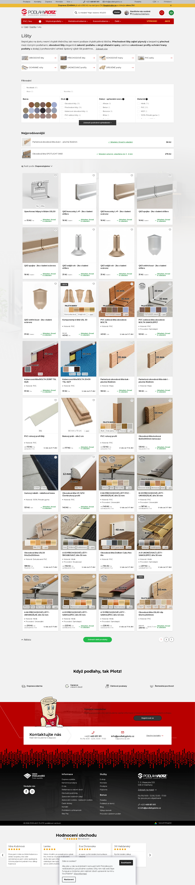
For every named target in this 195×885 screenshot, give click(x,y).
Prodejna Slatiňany (140, 14)
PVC (144, 107)
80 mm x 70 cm (75, 431)
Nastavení (69, 879)
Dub (48, 607)
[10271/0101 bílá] (31, 110)
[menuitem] (32, 21)
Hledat (117, 12)
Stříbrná (72, 547)
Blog (102, 807)
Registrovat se (147, 718)
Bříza (106, 115)
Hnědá (85, 374)
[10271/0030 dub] (37, 105)
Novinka (68, 91)
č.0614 (155, 607)
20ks (42, 206)
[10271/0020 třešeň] (31, 105)
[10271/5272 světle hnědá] (48, 116)
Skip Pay (65, 814)
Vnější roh (82, 314)
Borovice (107, 111)
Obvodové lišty (72, 104)
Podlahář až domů (107, 803)
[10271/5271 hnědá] (43, 116)
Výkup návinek (105, 810)
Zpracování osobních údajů (72, 797)
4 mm (36, 488)
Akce (30, 91)
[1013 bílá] (26, 105)
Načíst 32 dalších (97, 639)
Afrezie (106, 104)
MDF (144, 111)
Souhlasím (126, 863)
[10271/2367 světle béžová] (37, 116)
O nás (64, 786)
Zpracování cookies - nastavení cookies (77, 800)
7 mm (43, 488)
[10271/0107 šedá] (37, 110)
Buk (102, 431)
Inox (65, 547)
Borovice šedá (143, 488)
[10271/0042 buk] (48, 105)
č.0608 (148, 607)
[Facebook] (26, 791)
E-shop (102, 779)
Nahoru (27, 639)
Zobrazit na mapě (146, 790)
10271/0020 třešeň (113, 314)
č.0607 (140, 607)
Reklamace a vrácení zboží (72, 790)
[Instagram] (32, 791)
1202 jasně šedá (117, 547)
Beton (106, 107)
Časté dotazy (67, 803)
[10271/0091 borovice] (26, 110)
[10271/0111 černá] (43, 110)
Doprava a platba (68, 779)
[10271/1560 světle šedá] (54, 110)
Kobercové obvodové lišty (76, 111)
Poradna (138, 2)
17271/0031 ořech (151, 314)
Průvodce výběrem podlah (110, 814)
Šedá (40, 374)
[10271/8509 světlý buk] (54, 116)
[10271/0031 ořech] (43, 105)
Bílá (78, 374)
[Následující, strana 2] (166, 639)
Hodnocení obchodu (76, 835)
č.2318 (162, 607)
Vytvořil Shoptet (165, 823)
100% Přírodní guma (150, 115)
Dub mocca (120, 431)
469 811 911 (92, 2)
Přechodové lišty (73, 107)
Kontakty (37, 2)
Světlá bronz (82, 547)
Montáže (59, 2)
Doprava (48, 2)
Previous (2, 855)
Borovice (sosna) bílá (79, 607)
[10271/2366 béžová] (31, 116)
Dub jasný (110, 431)
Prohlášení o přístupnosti (71, 810)
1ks (37, 206)
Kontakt (65, 807)
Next (150, 855)
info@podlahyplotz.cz (113, 2)
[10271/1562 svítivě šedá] (26, 116)
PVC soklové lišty (72, 115)
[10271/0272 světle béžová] (48, 110)
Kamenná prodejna (69, 783)
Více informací (80, 874)
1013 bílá (106, 547)
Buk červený (120, 607)
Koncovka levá (70, 314)
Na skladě (32, 88)
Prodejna (26, 2)
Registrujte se (110, 5)
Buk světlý (119, 488)
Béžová (72, 374)
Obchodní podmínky (70, 793)
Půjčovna (103, 790)
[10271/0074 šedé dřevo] (54, 105)
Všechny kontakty (153, 736)
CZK (155, 2)
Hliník (144, 104)
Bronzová (155, 488)
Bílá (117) (78, 488)
